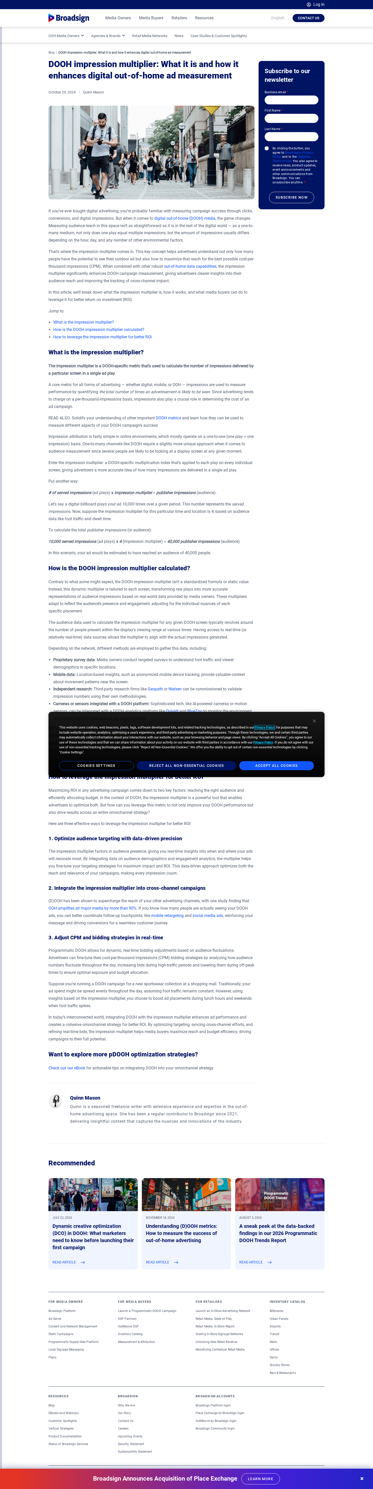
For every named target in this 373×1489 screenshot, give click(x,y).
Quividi (172, 711)
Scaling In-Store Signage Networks (219, 1334)
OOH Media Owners (63, 36)
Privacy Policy (265, 727)
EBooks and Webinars (63, 1413)
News (179, 36)
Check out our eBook (66, 1068)
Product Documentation (65, 1436)
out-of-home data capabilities (190, 266)
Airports (275, 1326)
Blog (51, 52)
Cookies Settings (96, 766)
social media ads (208, 915)
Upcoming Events (130, 1436)
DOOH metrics (168, 418)
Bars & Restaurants (283, 1373)
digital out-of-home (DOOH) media (184, 218)
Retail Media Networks (149, 36)
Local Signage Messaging (66, 1349)
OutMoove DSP (128, 1326)
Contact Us (308, 18)
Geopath (155, 689)
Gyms (274, 1357)
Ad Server (55, 1319)
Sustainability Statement (135, 1451)
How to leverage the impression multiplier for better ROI (102, 337)
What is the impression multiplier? (83, 322)
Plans (52, 1357)
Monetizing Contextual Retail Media (220, 1349)
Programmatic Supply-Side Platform (73, 1342)
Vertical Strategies (61, 1428)
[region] (186, 744)
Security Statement (131, 1444)
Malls (273, 1342)
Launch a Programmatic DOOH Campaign (147, 1311)
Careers (123, 1428)
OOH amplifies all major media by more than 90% (92, 908)
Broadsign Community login (215, 1428)
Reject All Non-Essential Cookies (186, 766)
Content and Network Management (72, 1326)
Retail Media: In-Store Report (215, 1326)
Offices (274, 1349)
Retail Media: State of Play (214, 1319)
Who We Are (126, 1405)
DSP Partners (127, 1319)
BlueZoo (194, 711)
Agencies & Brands (106, 36)
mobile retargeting (167, 915)
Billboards (277, 1311)
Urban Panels (279, 1319)
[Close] (314, 720)
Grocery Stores (280, 1365)
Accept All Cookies (276, 766)
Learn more (260, 1479)
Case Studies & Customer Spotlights (219, 36)
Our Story (124, 1413)
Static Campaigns (60, 1334)
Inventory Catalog (130, 1334)
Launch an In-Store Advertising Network (223, 1311)
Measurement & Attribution (136, 1342)
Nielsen (175, 689)
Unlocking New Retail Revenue (216, 1342)
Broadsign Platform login (213, 1405)
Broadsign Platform (62, 1311)
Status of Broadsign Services (68, 1444)
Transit (274, 1334)
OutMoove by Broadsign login (216, 1421)
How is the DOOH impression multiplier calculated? (98, 329)
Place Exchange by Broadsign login (220, 1413)
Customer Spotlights (62, 1421)
